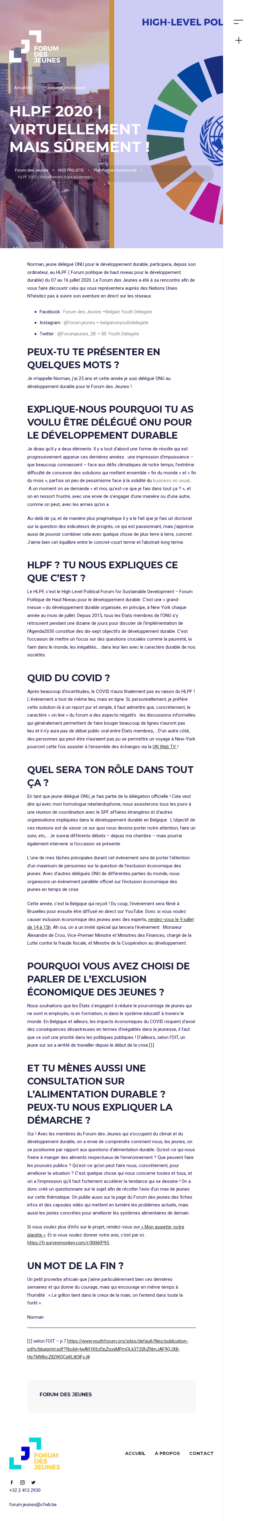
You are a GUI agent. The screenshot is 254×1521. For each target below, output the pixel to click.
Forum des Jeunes (83, 312)
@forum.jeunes (79, 322)
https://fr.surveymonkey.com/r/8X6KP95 (68, 1243)
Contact (201, 1453)
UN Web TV (165, 746)
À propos (167, 1453)
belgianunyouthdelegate (124, 322)
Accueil (135, 1453)
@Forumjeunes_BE (76, 334)
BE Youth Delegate (120, 334)
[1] (151, 1045)
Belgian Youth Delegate (128, 312)
